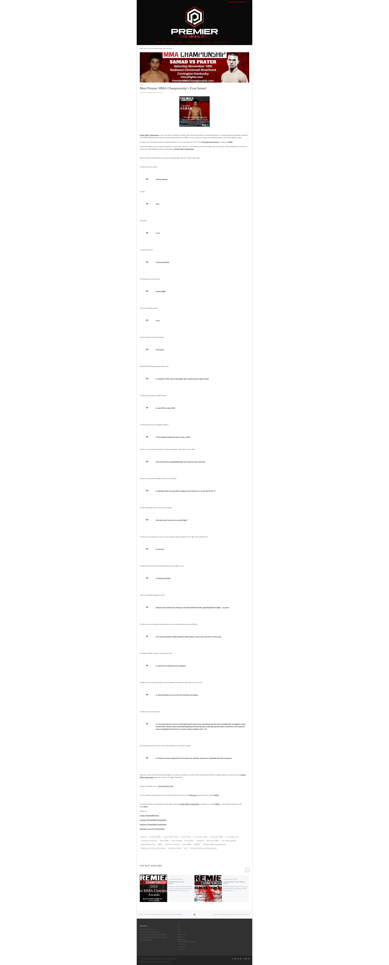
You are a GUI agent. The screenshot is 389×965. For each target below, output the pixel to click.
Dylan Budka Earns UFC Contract (148, 929)
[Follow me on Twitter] (233, 2)
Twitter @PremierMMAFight (149, 815)
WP (148, 961)
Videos (179, 932)
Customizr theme (165, 961)
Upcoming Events (181, 934)
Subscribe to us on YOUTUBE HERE (152, 829)
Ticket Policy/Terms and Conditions (187, 941)
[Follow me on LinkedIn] (243, 2)
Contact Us (181, 949)
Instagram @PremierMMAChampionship (153, 824)
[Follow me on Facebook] (236, 2)
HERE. (145, 806)
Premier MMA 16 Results (146, 940)
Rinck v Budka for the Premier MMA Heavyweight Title (153, 937)
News (145, 48)
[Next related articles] (247, 870)
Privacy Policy (181, 944)
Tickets (179, 929)
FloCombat (193, 795)
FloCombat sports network (210, 142)
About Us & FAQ (181, 939)
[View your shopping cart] (248, 2)
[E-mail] (230, 2)
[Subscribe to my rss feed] (228, 2)
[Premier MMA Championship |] (194, 21)
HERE (230, 142)
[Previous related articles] (243, 870)
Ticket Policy (181, 946)
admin (143, 92)
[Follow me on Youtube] (241, 2)
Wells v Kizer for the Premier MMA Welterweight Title (153, 934)
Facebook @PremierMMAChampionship (153, 820)
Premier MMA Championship (149, 135)
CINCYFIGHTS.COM (165, 786)
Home (141, 48)
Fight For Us (180, 937)
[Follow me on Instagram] (238, 2)
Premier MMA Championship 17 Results (150, 932)
